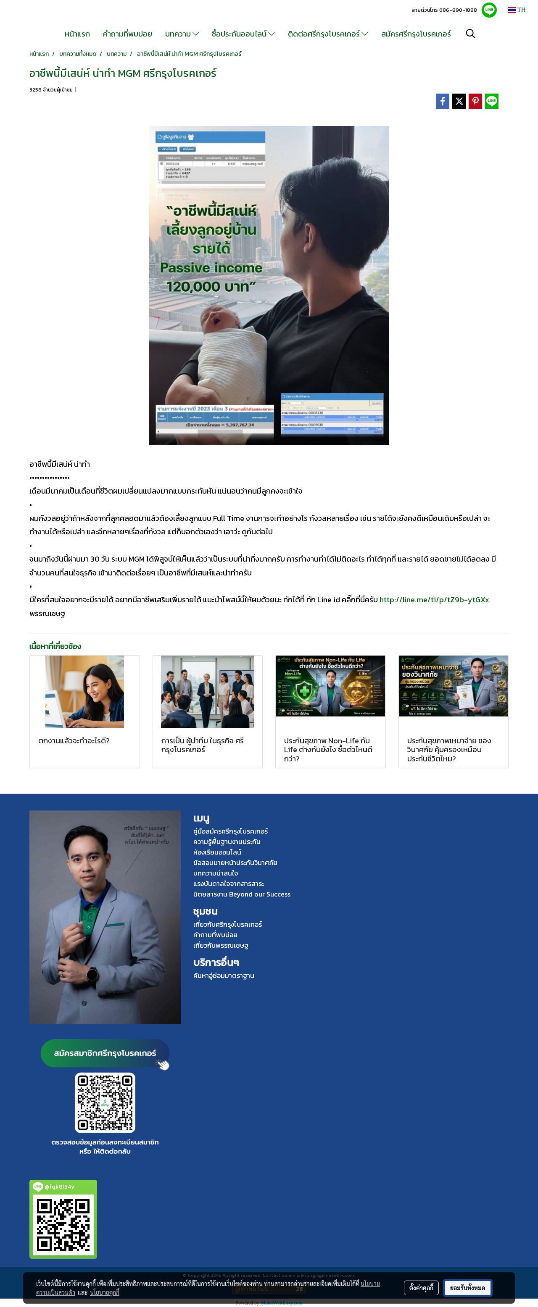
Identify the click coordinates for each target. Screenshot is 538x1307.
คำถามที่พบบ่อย (127, 33)
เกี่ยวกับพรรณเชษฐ (220, 945)
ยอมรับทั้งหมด (467, 1287)
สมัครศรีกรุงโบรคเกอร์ (416, 33)
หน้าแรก (77, 33)
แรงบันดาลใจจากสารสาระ (228, 883)
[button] (471, 34)
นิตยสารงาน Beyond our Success (241, 894)
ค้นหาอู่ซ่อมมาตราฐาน (223, 975)
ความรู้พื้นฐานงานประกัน (227, 841)
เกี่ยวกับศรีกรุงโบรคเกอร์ (227, 924)
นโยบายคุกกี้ (104, 1292)
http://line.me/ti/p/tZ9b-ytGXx (433, 599)
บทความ (179, 33)
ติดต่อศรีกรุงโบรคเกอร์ (324, 33)
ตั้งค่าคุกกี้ (421, 1287)
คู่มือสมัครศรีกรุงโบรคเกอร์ (230, 831)
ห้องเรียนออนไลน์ (217, 852)
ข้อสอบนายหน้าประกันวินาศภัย (235, 862)
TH (520, 10)
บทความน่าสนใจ (215, 873)
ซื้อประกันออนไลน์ (240, 33)
